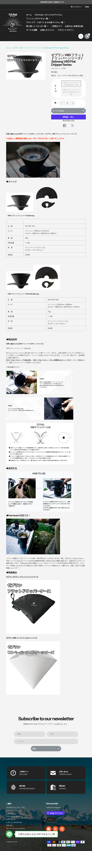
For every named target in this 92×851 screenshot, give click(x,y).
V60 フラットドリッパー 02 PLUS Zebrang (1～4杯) (71, 92)
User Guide (23, 774)
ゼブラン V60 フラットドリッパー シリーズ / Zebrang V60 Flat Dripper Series (41, 48)
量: (56, 103)
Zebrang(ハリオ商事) (58, 68)
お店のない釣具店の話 (14, 822)
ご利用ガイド (11, 814)
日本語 (87, 7)
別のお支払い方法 (68, 120)
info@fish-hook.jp (65, 774)
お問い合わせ (11, 819)
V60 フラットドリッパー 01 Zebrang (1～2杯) (71, 84)
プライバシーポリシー (14, 811)
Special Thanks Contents (15, 828)
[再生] (25, 66)
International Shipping (27, 788)
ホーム (8, 48)
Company (62, 788)
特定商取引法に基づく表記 (15, 807)
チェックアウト (63, 75)
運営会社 (9, 825)
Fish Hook (14, 842)
